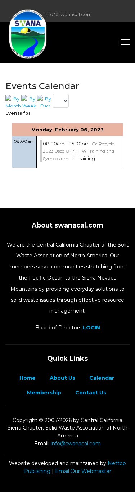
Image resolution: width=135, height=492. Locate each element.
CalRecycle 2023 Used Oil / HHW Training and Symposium (78, 151)
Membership (43, 392)
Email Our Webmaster (83, 471)
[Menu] (125, 42)
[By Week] (29, 101)
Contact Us (90, 392)
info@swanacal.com (68, 14)
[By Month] (13, 101)
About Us (61, 378)
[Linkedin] (67, 6)
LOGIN (91, 327)
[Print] (128, 83)
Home (27, 378)
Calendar (101, 378)
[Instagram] (79, 6)
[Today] (45, 101)
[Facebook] (56, 6)
